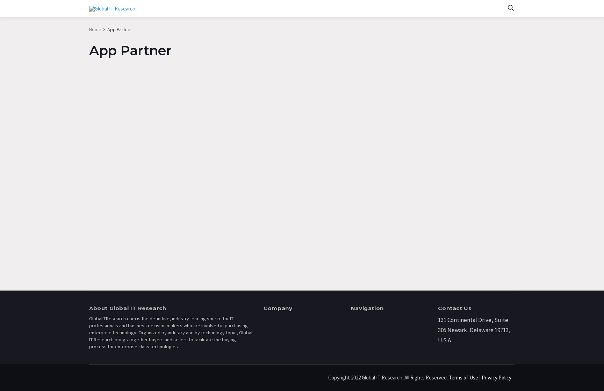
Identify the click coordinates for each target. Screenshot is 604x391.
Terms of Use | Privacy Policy (480, 377)
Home (95, 29)
